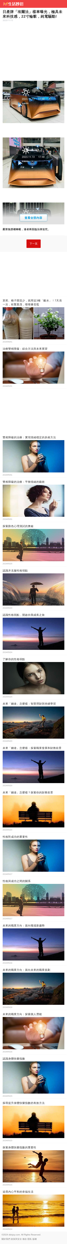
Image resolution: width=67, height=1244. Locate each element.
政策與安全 (16, 1239)
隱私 (29, 1239)
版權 (34, 1239)
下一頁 (34, 243)
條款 (24, 1239)
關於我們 (6, 1239)
